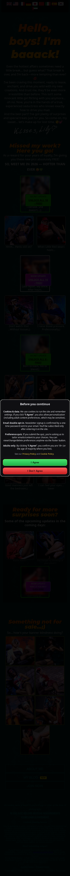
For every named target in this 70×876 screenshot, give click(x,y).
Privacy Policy (29, 453)
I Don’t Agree (35, 471)
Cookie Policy (47, 453)
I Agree (35, 462)
